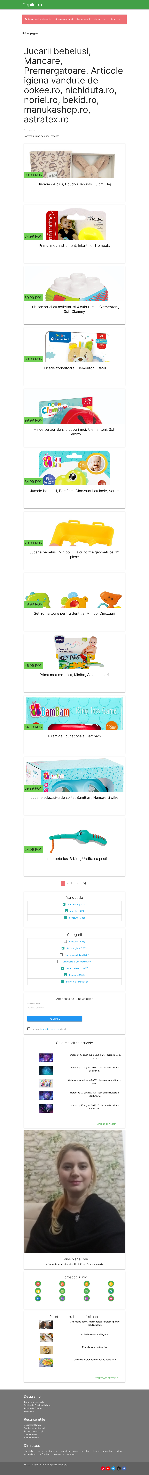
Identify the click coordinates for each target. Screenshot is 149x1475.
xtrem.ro (71, 1454)
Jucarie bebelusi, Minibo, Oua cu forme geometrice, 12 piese (74, 554)
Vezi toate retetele (106, 1378)
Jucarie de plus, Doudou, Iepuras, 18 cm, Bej (74, 184)
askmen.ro (59, 1454)
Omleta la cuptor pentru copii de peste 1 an (95, 1359)
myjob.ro (85, 1451)
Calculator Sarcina (32, 1425)
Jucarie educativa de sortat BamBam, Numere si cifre (74, 797)
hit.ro (119, 1451)
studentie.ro (30, 1454)
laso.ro (96, 1451)
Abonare (55, 1019)
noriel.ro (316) (77, 911)
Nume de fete (30, 1434)
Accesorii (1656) (77, 941)
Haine (48, 28)
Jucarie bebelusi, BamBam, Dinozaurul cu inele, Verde (74, 491)
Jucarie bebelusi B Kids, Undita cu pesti (74, 859)
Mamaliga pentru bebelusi (94, 1347)
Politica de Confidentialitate (37, 1405)
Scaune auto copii (64, 19)
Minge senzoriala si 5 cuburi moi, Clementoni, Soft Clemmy (74, 431)
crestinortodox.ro (69, 1451)
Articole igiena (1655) (77, 948)
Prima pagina (30, 33)
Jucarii (32, 28)
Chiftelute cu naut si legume (94, 1334)
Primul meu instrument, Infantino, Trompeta (74, 245)
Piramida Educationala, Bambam (74, 736)
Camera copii (83, 19)
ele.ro (40, 1451)
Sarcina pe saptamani (34, 1428)
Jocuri (100, 19)
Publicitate (29, 1411)
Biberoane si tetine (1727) (77, 955)
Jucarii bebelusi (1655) (77, 968)
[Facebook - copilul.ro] (124, 1468)
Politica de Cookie (32, 1408)
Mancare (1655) (77, 975)
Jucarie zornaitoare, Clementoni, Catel (74, 368)
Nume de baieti (31, 1437)
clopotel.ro (29, 1451)
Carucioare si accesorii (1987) (77, 961)
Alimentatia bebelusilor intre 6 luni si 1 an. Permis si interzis (74, 1264)
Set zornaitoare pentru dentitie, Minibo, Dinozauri (74, 613)
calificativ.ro (44, 1454)
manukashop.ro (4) (77, 904)
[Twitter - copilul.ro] (113, 1468)
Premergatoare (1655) (77, 981)
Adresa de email (33, 1003)
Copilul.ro (32, 4)
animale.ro (108, 1451)
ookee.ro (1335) (77, 917)
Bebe (115, 19)
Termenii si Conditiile (34, 1402)
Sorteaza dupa (30, 130)
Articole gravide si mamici (38, 19)
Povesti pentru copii (33, 1431)
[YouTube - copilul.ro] (108, 1468)
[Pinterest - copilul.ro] (102, 1468)
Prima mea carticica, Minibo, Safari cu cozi (74, 675)
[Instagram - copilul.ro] (118, 1468)
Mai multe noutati (107, 1124)
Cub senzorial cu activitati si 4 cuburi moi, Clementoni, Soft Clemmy (74, 309)
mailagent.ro (52, 1451)
